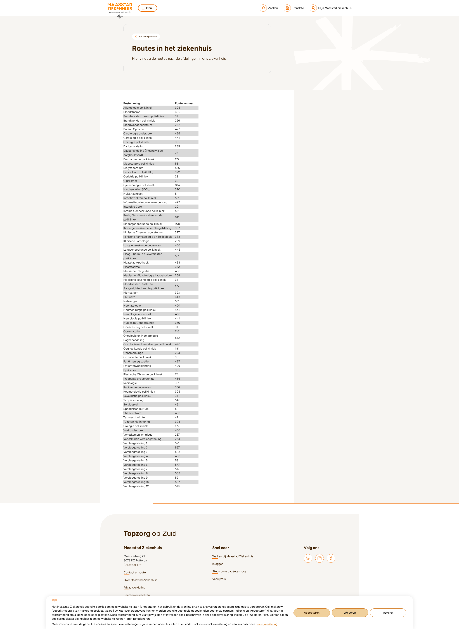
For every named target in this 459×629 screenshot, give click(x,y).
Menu (149, 8)
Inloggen (217, 564)
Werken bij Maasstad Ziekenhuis (232, 556)
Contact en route (135, 572)
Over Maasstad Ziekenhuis (140, 580)
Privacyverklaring (134, 587)
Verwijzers (219, 579)
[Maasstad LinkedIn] (308, 558)
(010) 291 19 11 (133, 565)
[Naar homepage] (120, 11)
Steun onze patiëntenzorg (229, 571)
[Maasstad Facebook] (331, 558)
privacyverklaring (266, 624)
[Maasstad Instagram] (319, 558)
